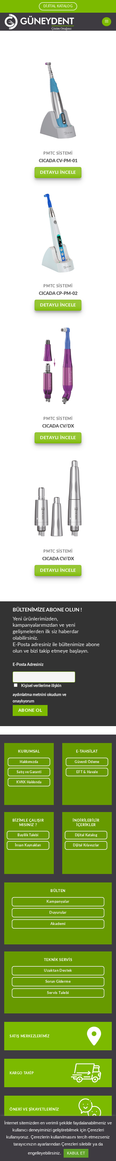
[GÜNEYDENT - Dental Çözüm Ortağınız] (46, 22)
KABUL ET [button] (76, 1153)
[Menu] (106, 21)
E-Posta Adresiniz (28, 664)
